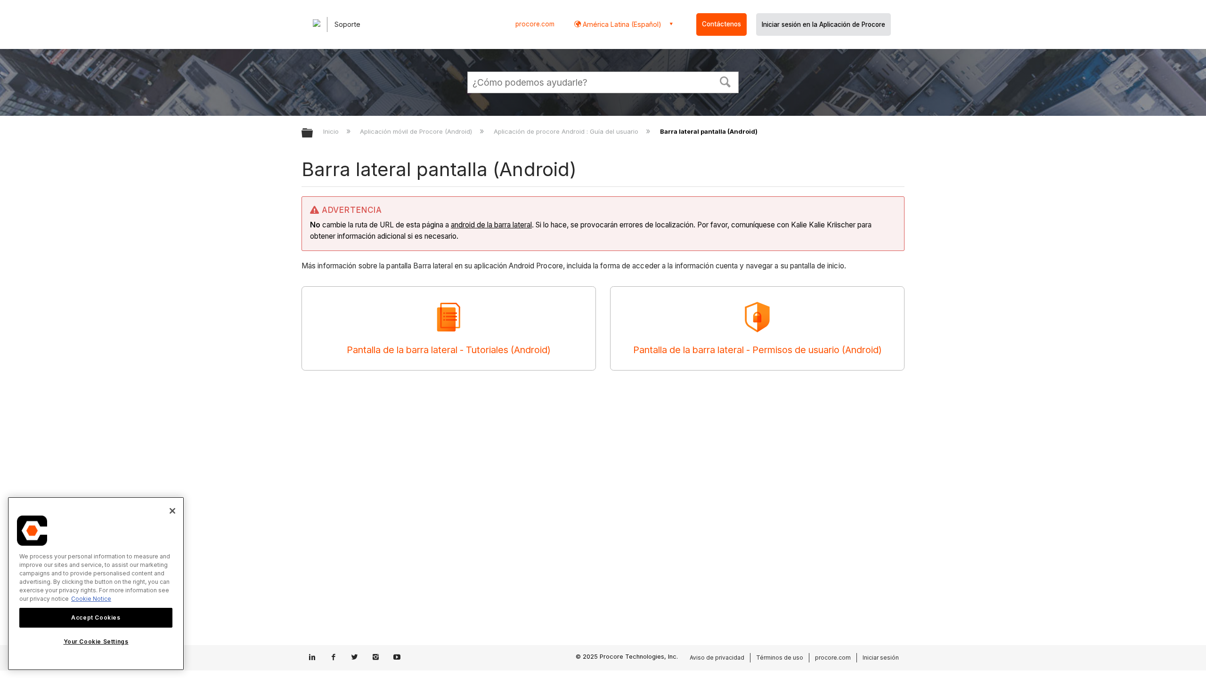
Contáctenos (721, 24)
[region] (96, 583)
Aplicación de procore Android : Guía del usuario (567, 131)
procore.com (534, 24)
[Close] (172, 510)
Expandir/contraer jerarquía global (313, 133)
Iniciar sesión (881, 657)
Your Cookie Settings (96, 642)
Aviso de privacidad (717, 657)
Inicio (332, 131)
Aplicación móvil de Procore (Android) (417, 131)
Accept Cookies (95, 617)
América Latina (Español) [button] (621, 24)
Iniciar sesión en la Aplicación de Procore (823, 24)
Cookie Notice (91, 598)
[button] (725, 81)
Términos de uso (779, 657)
